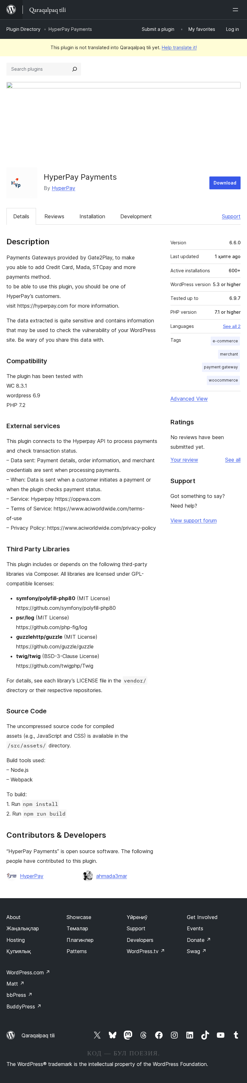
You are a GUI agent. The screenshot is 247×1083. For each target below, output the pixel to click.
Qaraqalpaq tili (38, 1035)
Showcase (79, 917)
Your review (184, 459)
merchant (229, 354)
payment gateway (221, 367)
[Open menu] (236, 9)
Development (136, 216)
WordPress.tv (146, 951)
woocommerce (223, 380)
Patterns (77, 951)
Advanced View (189, 398)
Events (195, 928)
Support (231, 216)
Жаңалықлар (22, 928)
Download (225, 182)
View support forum (193, 520)
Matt (15, 983)
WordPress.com (28, 972)
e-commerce (225, 340)
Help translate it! (179, 47)
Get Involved (202, 917)
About (13, 917)
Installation (92, 216)
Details (21, 216)
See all (233, 459)
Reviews (54, 216)
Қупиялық (18, 951)
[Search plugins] (74, 69)
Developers (140, 940)
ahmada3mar (111, 876)
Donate (199, 940)
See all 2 (232, 326)
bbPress (19, 995)
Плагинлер (80, 940)
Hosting (15, 940)
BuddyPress (23, 1006)
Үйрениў (137, 917)
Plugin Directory (23, 29)
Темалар (77, 928)
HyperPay (63, 188)
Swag (196, 951)
